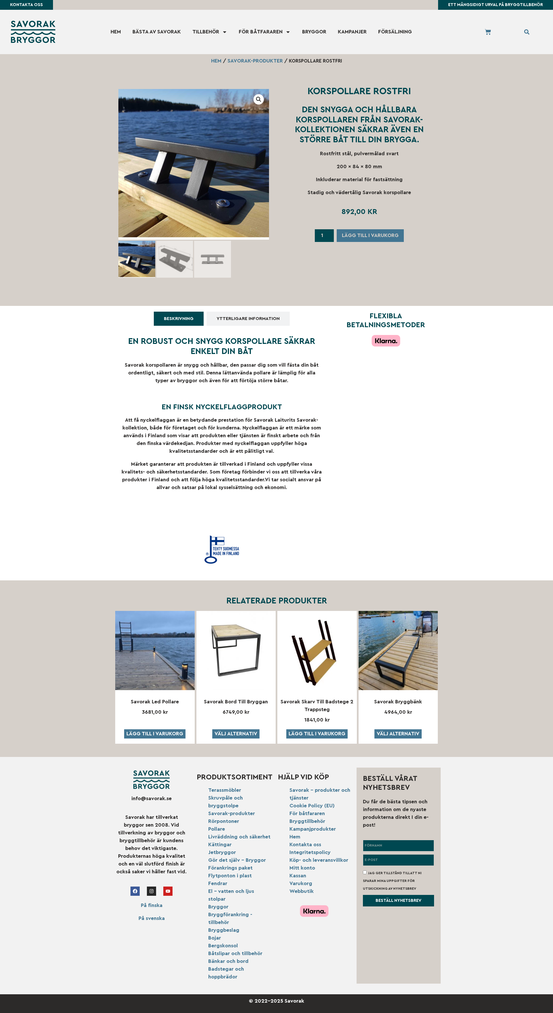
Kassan (297, 875)
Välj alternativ (236, 733)
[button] (527, 32)
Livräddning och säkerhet (239, 836)
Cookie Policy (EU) (312, 805)
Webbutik (301, 891)
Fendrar (217, 883)
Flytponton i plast (230, 875)
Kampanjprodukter (312, 829)
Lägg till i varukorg (370, 235)
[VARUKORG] (488, 32)
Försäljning (395, 31)
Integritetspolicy (310, 852)
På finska (151, 905)
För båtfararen (261, 31)
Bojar (214, 937)
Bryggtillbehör (307, 821)
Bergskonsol (223, 945)
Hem (116, 31)
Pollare (216, 829)
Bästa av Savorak (156, 31)
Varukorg (300, 883)
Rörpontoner (223, 821)
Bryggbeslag (223, 930)
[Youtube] (168, 891)
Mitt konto (302, 867)
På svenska (152, 918)
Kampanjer (352, 31)
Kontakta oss (305, 844)
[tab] (179, 319)
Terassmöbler (224, 790)
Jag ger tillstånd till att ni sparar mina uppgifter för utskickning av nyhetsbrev (392, 880)
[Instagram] (151, 891)
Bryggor (314, 31)
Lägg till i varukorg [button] (154, 733)
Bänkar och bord (228, 961)
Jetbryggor (222, 852)
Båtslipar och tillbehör (235, 953)
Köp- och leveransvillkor (318, 860)
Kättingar (220, 844)
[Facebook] (135, 891)
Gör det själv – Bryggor (237, 860)
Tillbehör (205, 31)
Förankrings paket (230, 867)
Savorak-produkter (255, 60)
